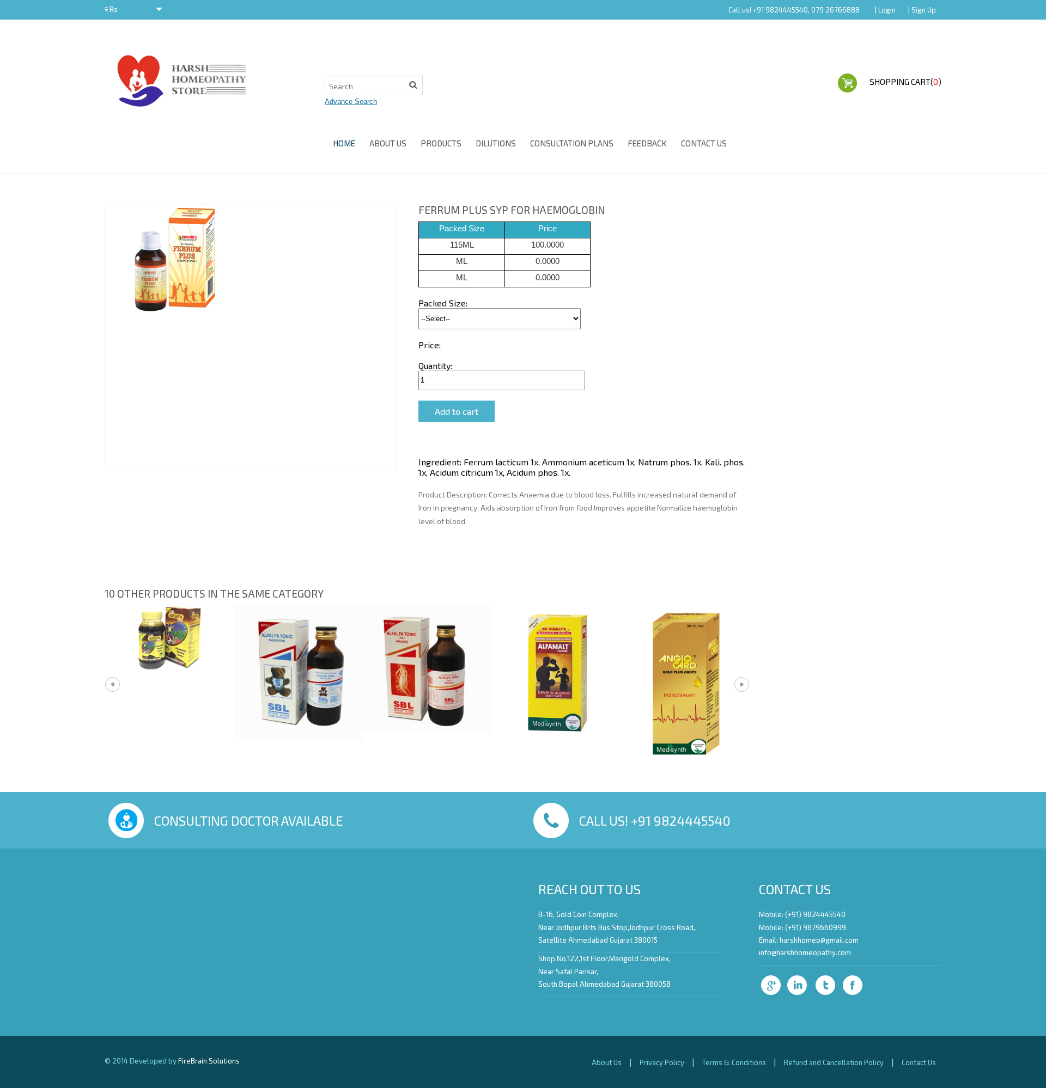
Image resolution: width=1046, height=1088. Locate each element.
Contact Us (704, 143)
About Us (387, 143)
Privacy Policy (662, 1062)
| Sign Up (922, 9)
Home (344, 143)
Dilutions (496, 143)
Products (441, 143)
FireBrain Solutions (209, 1060)
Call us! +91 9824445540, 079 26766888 (794, 9)
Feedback (647, 143)
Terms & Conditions (734, 1062)
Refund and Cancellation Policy (834, 1062)
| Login (885, 9)
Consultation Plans (571, 143)
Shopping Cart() (905, 82)
